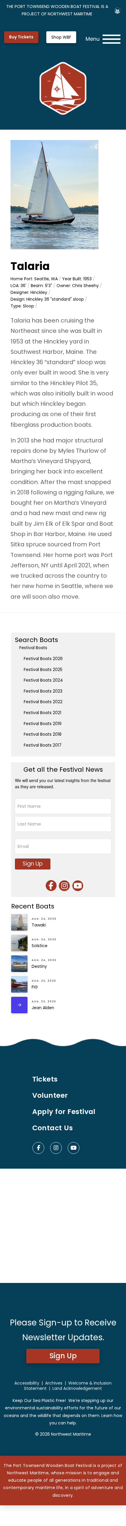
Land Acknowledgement (77, 1388)
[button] (103, 39)
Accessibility (26, 1383)
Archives (53, 1383)
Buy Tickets (21, 37)
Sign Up (33, 864)
